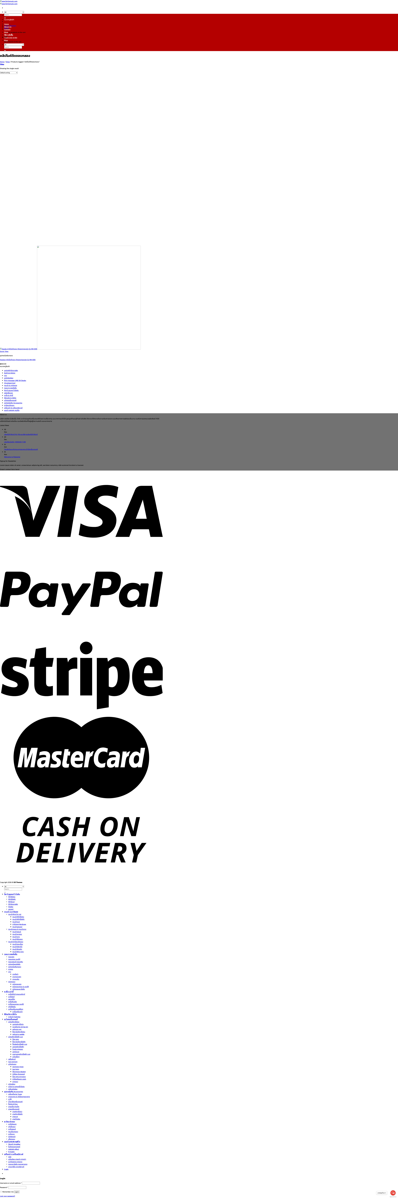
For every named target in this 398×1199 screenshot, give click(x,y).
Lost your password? (7, 1196)
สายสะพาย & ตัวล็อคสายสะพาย (19, 1096)
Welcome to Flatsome (12, 457)
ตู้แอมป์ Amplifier (14, 1144)
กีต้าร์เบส (11, 902)
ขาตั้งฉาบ (11, 1134)
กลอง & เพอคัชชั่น (10, 388)
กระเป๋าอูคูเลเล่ (17, 927)
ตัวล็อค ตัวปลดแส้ (18, 1074)
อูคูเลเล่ (10, 909)
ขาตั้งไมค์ (11, 996)
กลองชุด (11, 957)
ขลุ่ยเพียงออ (8, 393)
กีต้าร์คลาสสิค (13, 904)
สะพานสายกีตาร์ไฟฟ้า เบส (21, 1054)
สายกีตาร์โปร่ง (17, 1111)
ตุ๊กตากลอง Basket (19, 1071)
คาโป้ (10, 1099)
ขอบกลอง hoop (17, 1066)
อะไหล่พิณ (11, 1084)
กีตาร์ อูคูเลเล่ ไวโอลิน (11, 390)
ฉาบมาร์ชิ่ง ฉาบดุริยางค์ (16, 1166)
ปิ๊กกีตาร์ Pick (13, 1104)
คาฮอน (10, 969)
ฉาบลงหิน (15, 979)
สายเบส (15, 1116)
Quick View (4, 351)
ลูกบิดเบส (15, 1051)
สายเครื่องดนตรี (13, 1109)
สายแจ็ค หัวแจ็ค (13, 1106)
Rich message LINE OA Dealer (15, 380)
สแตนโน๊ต (11, 999)
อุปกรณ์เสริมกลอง (14, 966)
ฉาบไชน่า (15, 974)
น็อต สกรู (15, 1039)
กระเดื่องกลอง (13, 1131)
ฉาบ (9, 971)
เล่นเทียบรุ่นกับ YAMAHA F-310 (15, 442)
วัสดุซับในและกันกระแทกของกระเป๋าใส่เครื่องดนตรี (21, 449)
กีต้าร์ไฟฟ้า (12, 899)
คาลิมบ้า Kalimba (14, 1017)
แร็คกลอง (11, 1139)
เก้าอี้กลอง (11, 1126)
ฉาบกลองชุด (16, 976)
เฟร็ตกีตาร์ (12, 1059)
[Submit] (5, 50)
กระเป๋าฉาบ (16, 936)
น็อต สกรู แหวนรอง (19, 1076)
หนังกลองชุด (16, 984)
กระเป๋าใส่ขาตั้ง (17, 946)
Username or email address (11, 1183)
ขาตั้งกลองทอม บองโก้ (16, 1004)
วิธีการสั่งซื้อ (8, 35)
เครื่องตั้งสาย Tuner (15, 1094)
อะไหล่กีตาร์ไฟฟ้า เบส (15, 1037)
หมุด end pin (12, 1061)
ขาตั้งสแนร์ (12, 1129)
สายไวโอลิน (16, 1119)
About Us (7, 27)
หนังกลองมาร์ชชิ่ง (18, 989)
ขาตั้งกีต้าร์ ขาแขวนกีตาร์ (16, 994)
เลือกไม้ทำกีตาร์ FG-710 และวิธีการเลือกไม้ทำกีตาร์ (21, 434)
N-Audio (11, 1151)
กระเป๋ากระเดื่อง (17, 944)
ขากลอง (15, 1081)
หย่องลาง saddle (18, 1034)
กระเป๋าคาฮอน (17, 934)
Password (4, 1187)
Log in (17, 1192)
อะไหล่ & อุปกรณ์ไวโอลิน (16, 1086)
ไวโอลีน (10, 907)
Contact (7, 29)
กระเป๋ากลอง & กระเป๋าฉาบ (17, 929)
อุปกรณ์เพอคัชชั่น (14, 964)
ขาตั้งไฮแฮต (12, 1124)
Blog (6, 40)
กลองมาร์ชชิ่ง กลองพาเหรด (17, 1164)
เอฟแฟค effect (13, 1149)
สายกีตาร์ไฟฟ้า (17, 1114)
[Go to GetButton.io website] (393, 1197)
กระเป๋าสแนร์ (16, 932)
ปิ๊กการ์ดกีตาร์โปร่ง (18, 1032)
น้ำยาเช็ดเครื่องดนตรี (15, 1101)
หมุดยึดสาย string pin (20, 1027)
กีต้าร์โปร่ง (11, 897)
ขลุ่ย (9, 1157)
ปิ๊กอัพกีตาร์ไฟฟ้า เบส (19, 1044)
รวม (5, 375)
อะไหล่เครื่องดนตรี (10, 400)
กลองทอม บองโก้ (14, 959)
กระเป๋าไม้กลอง (17, 939)
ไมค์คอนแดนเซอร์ (14, 1146)
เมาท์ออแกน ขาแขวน (15, 1161)
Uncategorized (9, 383)
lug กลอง (15, 1069)
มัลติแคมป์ (11, 1136)
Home (6, 24)
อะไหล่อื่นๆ (15, 1056)
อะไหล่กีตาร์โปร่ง (13, 1022)
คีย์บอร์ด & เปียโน (10, 398)
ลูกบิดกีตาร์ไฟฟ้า (18, 1047)
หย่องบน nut (16, 1029)
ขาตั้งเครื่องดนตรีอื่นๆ (15, 1009)
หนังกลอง (11, 981)
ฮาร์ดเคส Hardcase (19, 924)
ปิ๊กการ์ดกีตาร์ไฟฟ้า (18, 1042)
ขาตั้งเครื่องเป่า (17, 1011)
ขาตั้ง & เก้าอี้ (8, 395)
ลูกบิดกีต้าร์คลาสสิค (11, 370)
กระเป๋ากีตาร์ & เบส (14, 914)
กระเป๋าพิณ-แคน (18, 951)
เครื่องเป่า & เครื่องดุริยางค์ (13, 408)
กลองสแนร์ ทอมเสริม (15, 962)
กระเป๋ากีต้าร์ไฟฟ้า (18, 919)
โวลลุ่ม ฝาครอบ (17, 1049)
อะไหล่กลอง (12, 1064)
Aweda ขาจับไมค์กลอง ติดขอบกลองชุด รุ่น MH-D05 (17, 359)
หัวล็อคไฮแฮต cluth (19, 1079)
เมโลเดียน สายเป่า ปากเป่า (17, 1159)
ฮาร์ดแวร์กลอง (9, 405)
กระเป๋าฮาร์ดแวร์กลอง (15, 941)
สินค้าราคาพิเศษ (9, 373)
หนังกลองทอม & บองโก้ (20, 986)
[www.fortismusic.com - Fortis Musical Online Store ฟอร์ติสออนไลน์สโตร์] (8, 2)
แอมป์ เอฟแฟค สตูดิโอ (11, 410)
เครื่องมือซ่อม (12, 1089)
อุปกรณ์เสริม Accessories (13, 403)
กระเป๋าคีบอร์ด (17, 949)
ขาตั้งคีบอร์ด (12, 1001)
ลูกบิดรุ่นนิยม (8, 378)
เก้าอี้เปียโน (12, 1006)
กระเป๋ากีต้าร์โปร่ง (18, 917)
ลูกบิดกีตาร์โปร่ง (18, 1024)
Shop (6, 32)
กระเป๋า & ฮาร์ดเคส (10, 385)
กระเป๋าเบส (16, 922)
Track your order (10, 38)
